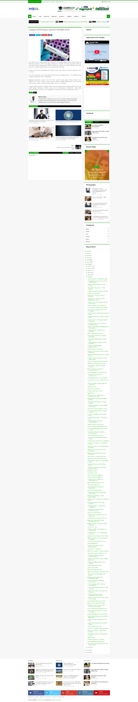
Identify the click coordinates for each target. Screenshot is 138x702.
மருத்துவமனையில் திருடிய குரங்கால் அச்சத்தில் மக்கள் (98, 317)
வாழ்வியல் (76, 16)
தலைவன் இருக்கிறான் (93, 543)
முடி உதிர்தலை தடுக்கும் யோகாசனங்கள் (100, 663)
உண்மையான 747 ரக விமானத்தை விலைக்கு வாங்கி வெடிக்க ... (98, 302)
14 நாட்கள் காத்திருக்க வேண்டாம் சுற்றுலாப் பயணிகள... (97, 411)
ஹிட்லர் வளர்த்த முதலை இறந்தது (95, 475)
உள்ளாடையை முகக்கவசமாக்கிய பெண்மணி (97, 361)
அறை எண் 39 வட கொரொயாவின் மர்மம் (97, 456)
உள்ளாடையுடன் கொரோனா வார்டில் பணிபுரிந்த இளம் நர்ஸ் (98, 559)
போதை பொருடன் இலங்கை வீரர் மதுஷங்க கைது (97, 414)
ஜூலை (89, 272)
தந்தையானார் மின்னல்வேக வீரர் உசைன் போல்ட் (98, 571)
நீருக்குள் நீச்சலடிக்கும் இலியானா (95, 477)
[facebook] (102, 1)
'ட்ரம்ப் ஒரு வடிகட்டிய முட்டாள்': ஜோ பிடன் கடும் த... (98, 380)
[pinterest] (109, 1)
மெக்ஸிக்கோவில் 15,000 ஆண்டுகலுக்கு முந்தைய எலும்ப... (97, 492)
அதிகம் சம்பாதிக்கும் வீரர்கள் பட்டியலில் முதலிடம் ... (96, 285)
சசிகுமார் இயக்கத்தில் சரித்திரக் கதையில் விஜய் (97, 339)
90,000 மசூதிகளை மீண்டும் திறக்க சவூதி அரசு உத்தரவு (98, 313)
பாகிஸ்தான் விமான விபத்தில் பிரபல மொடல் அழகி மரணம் (97, 515)
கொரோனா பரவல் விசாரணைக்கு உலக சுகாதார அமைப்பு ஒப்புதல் (98, 598)
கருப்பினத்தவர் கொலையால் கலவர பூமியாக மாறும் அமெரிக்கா (97, 281)
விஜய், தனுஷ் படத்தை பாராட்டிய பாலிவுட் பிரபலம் (97, 288)
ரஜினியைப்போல (91, 637)
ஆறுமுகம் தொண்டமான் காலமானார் (96, 424)
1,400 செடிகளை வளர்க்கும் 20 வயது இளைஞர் (98, 440)
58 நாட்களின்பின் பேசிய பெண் (94, 626)
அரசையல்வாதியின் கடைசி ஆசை (95, 435)
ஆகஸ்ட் (89, 270)
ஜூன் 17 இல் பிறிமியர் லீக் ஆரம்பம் (95, 333)
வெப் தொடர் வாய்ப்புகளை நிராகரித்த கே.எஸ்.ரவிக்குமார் (96, 432)
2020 (87, 264)
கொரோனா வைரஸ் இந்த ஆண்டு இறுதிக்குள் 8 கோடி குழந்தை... (98, 327)
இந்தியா (35, 92)
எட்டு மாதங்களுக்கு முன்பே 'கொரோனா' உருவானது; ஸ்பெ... (96, 584)
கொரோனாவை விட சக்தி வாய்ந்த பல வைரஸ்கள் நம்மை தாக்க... (96, 395)
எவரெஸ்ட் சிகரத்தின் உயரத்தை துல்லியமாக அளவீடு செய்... (97, 384)
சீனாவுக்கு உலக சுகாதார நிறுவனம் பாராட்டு (97, 408)
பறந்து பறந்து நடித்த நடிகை (94, 484)
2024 (87, 255)
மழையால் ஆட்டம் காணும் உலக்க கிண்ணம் (72, 669)
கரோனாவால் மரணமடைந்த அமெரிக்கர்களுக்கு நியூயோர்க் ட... (98, 446)
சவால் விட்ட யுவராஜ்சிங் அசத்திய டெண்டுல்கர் (98, 628)
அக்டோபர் (90, 266)
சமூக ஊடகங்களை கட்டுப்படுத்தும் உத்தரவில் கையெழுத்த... (98, 320)
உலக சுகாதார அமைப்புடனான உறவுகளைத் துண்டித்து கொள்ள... (97, 323)
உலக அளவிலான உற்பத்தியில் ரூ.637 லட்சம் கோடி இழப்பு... (97, 310)
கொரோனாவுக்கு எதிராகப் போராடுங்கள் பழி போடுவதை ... (97, 591)
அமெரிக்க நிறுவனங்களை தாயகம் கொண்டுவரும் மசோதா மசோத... (95, 594)
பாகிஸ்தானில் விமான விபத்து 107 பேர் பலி (97, 518)
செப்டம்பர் (90, 268)
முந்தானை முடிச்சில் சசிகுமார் (94, 512)
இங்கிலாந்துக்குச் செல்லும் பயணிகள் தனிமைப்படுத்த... (96, 496)
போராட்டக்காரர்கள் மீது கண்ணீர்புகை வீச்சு (97, 608)
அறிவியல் (69, 16)
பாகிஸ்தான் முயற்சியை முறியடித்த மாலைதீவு (98, 291)
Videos (84, 16)
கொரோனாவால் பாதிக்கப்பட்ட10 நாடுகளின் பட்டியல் (97, 443)
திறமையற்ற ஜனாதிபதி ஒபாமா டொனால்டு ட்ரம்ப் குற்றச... (97, 611)
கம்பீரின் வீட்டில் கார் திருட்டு (94, 293)
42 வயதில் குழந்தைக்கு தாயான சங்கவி (97, 601)
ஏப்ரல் (89, 647)
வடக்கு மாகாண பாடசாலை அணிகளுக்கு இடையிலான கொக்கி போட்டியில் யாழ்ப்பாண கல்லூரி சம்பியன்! (72, 683)
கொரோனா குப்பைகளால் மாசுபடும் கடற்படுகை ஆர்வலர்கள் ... (98, 351)
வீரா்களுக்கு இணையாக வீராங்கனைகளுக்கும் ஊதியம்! (67, 121)
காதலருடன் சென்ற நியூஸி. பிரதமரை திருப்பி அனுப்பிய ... (97, 623)
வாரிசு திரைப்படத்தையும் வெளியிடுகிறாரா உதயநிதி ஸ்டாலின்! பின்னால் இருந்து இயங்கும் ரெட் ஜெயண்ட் (41, 121)
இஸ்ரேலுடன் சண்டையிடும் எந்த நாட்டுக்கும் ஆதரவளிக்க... (97, 524)
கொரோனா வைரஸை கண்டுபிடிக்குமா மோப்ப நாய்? (98, 620)
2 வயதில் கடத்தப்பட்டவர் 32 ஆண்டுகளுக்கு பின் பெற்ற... (97, 533)
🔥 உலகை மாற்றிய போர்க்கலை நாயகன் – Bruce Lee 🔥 (55, 21)
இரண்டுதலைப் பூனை (92, 470)
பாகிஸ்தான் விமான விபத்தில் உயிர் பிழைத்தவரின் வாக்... (95, 479)
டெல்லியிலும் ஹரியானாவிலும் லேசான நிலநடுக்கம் (96, 330)
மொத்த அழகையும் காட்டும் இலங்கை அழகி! (97, 278)
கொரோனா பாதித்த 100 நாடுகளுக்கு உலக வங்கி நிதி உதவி (97, 529)
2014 (87, 650)
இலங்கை (74, 21)
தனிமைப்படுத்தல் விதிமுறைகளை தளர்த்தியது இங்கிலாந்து (98, 616)
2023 (87, 257)
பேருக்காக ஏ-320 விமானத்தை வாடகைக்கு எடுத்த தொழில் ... (97, 358)
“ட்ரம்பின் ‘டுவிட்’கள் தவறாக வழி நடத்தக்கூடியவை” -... (95, 375)
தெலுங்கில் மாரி (91, 393)
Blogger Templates (56, 699)
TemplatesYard (40, 699)
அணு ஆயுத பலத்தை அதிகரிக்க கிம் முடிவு (97, 458)
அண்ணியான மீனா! (92, 386)
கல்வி (40, 16)
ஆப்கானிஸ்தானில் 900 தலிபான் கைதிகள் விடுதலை (97, 402)
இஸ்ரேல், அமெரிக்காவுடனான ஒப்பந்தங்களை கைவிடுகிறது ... (98, 538)
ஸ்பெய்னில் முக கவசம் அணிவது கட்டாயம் (97, 553)
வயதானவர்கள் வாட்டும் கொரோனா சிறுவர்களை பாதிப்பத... (96, 509)
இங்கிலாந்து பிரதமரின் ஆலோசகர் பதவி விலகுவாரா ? (97, 453)
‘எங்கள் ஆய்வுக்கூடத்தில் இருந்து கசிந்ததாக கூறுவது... (98, 438)
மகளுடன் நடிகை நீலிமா (93, 567)
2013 (87, 652)
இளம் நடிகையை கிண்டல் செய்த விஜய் (96, 603)
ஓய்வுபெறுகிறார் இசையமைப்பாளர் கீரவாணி (97, 614)
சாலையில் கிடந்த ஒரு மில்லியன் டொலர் (96, 541)
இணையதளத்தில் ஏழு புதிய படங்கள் (96, 482)
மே (88, 277)
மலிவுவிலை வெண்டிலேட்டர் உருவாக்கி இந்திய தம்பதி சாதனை (98, 405)
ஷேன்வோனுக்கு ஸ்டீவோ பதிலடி (95, 565)
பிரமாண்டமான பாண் (92, 527)
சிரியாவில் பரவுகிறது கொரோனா (95, 490)
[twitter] (104, 1)
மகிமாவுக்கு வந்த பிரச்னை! (94, 388)
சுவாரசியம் (61, 16)
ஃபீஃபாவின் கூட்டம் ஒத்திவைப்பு (95, 549)
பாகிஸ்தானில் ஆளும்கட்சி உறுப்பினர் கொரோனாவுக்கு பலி (96, 555)
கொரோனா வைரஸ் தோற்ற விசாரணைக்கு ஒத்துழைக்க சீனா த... (97, 468)
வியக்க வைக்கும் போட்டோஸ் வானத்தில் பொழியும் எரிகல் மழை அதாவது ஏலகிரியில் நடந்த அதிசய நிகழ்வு (67, 138)
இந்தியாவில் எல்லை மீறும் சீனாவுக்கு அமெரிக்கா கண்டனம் (96, 520)
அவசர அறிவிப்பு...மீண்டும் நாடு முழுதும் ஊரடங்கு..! (96, 366)
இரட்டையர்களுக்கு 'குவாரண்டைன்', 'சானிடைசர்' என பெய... (96, 369)
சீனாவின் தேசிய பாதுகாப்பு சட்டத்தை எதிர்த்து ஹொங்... (98, 461)
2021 (87, 262)
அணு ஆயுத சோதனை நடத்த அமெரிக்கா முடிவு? (97, 464)
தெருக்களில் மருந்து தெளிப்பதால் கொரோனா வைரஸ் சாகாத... (98, 644)
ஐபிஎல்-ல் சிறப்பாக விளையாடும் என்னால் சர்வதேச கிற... (97, 450)
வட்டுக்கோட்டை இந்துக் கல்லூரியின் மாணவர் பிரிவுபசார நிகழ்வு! (89, 21)
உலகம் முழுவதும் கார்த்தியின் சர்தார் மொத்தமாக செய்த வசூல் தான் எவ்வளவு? (99, 205)
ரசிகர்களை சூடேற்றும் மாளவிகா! (95, 391)
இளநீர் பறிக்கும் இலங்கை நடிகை (95, 569)
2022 (87, 259)
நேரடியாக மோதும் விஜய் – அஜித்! (99, 197)
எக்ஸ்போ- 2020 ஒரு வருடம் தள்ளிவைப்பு (97, 305)
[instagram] (108, 1)
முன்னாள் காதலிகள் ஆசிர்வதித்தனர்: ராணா (98, 426)
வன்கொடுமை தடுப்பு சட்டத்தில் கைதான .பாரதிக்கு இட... (97, 506)
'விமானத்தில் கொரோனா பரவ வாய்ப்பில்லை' (97, 377)
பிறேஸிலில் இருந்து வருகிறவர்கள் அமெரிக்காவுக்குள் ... (95, 421)
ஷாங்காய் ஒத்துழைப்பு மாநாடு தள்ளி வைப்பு (97, 372)
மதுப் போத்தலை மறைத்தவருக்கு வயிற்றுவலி (98, 307)
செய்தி (34, 16)
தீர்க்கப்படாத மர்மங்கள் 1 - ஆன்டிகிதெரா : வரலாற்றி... (97, 631)
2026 (87, 251)
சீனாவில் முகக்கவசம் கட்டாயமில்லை (96, 639)
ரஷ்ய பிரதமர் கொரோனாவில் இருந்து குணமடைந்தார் (96, 581)
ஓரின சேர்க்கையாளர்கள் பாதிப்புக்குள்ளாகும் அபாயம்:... (98, 634)
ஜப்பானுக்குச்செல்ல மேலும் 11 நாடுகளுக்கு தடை (97, 418)
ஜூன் (89, 274)
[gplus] (106, 1)
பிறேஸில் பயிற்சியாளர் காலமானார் (95, 349)
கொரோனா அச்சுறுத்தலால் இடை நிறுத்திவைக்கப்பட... (95, 346)
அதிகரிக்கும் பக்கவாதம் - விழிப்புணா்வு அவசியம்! (39, 138)
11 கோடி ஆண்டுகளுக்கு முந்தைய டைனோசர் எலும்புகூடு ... (98, 588)
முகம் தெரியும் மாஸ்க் (92, 473)
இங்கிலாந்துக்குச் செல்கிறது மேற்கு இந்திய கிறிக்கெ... (97, 399)
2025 (87, 253)
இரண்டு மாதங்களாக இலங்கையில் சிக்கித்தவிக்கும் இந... (95, 577)
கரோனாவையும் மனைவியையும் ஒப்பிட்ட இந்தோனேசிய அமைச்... (97, 299)
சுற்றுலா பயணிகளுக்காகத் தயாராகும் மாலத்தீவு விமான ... (98, 355)
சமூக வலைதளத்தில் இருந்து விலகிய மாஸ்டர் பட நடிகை (98, 429)
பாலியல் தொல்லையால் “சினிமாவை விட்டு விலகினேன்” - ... (97, 342)
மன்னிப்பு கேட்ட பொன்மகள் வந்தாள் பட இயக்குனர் (96, 295)
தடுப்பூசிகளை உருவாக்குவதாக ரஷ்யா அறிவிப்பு (98, 536)
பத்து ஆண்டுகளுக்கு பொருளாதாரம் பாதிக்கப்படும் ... (96, 487)
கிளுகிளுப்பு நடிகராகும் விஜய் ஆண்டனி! (97, 363)
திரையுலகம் (54, 16)
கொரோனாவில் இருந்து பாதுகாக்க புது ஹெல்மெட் (96, 562)
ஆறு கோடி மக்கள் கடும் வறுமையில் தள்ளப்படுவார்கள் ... (96, 546)
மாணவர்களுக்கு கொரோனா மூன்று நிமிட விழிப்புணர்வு (97, 336)
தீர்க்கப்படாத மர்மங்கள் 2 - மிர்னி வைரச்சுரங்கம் (98, 551)
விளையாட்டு (46, 16)
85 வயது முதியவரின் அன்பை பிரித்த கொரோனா (96, 503)
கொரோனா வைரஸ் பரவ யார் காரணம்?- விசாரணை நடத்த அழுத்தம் (96, 605)
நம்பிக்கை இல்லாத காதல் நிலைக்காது (96, 641)
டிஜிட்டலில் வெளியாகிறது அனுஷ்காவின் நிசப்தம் (97, 574)
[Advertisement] (97, 98)
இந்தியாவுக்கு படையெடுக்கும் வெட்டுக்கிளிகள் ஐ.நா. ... (98, 499)
